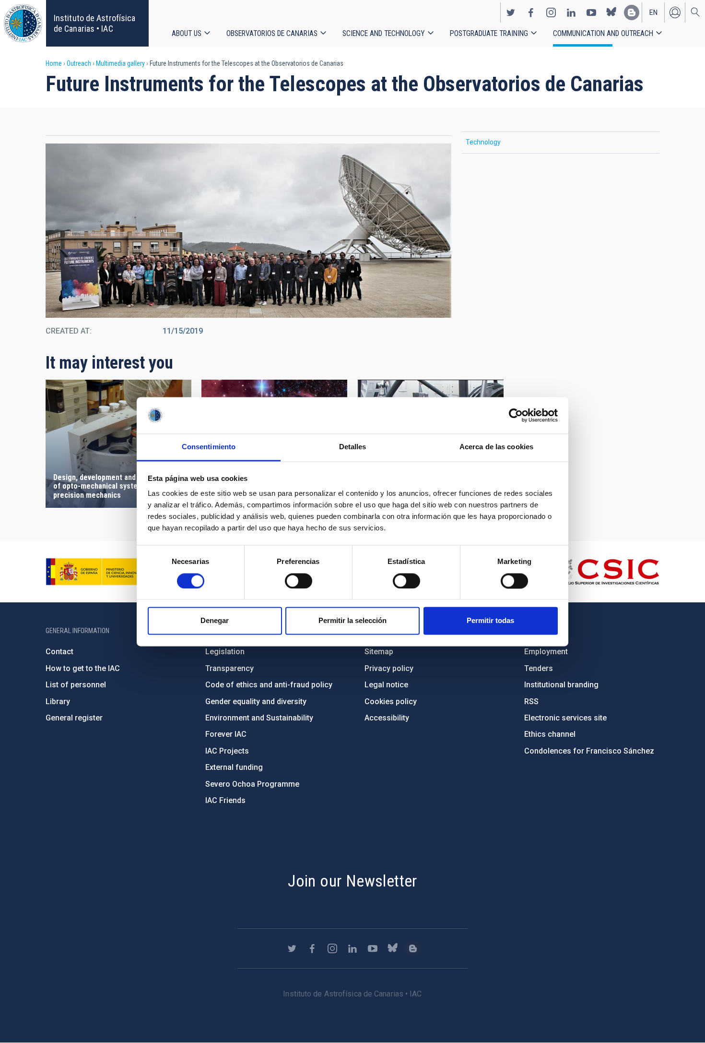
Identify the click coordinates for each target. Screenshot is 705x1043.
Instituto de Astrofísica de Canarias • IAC (94, 23)
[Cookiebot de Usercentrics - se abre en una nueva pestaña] (516, 415)
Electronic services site (565, 717)
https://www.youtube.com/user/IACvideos (591, 12)
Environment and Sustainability (259, 717)
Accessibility (386, 717)
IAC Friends (225, 800)
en (653, 12)
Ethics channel (550, 734)
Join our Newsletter (352, 880)
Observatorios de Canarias (271, 33)
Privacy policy (388, 668)
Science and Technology (383, 33)
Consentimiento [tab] (208, 447)
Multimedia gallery (120, 63)
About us (186, 33)
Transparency (229, 668)
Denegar (214, 621)
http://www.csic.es (606, 571)
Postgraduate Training (489, 33)
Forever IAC (226, 734)
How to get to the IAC (83, 668)
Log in (675, 12)
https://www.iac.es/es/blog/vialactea (632, 12)
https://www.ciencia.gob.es (99, 572)
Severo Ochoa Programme (252, 784)
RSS (531, 701)
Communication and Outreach (603, 33)
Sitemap (378, 651)
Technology (483, 142)
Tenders (538, 668)
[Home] (23, 23)
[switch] (298, 580)
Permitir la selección (352, 621)
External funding (234, 767)
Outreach (79, 63)
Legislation (225, 651)
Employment (546, 651)
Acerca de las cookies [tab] (496, 447)
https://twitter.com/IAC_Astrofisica (511, 12)
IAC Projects (227, 750)
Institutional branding (561, 684)
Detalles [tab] (352, 447)
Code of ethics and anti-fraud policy (268, 684)
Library (58, 701)
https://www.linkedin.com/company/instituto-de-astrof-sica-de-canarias (571, 12)
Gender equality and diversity (255, 701)
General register (74, 717)
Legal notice (386, 684)
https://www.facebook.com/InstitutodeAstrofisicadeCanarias (531, 12)
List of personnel (76, 684)
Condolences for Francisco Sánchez (589, 750)
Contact (59, 651)
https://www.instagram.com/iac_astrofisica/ (551, 12)
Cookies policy (390, 701)
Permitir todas (490, 621)
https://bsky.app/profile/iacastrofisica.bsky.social (611, 12)
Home (54, 63)
